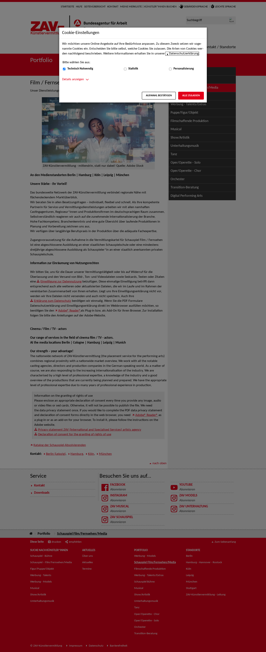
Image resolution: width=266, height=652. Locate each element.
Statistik (133, 68)
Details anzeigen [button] (73, 79)
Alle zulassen (191, 95)
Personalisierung (184, 68)
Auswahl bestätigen (159, 95)
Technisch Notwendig (80, 68)
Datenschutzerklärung (184, 53)
